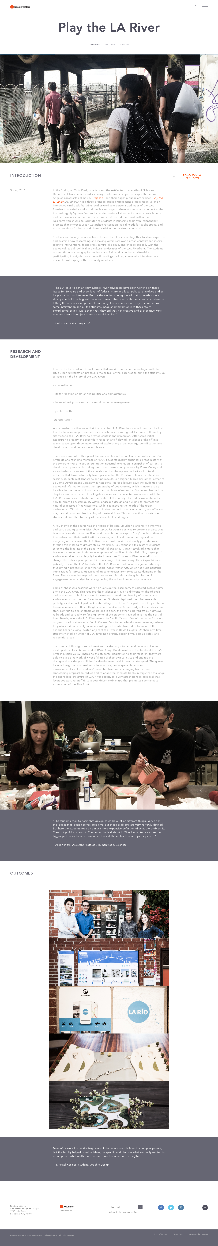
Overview (94, 44)
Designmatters (20, 7)
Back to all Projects (192, 176)
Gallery (110, 44)
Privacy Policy (178, 1234)
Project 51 (98, 198)
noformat (204, 1234)
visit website (66, 1210)
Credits (124, 44)
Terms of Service (160, 1234)
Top (205, 1207)
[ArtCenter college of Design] (76, 1206)
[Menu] (205, 7)
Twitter (170, 1207)
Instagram (180, 1207)
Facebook (161, 1207)
